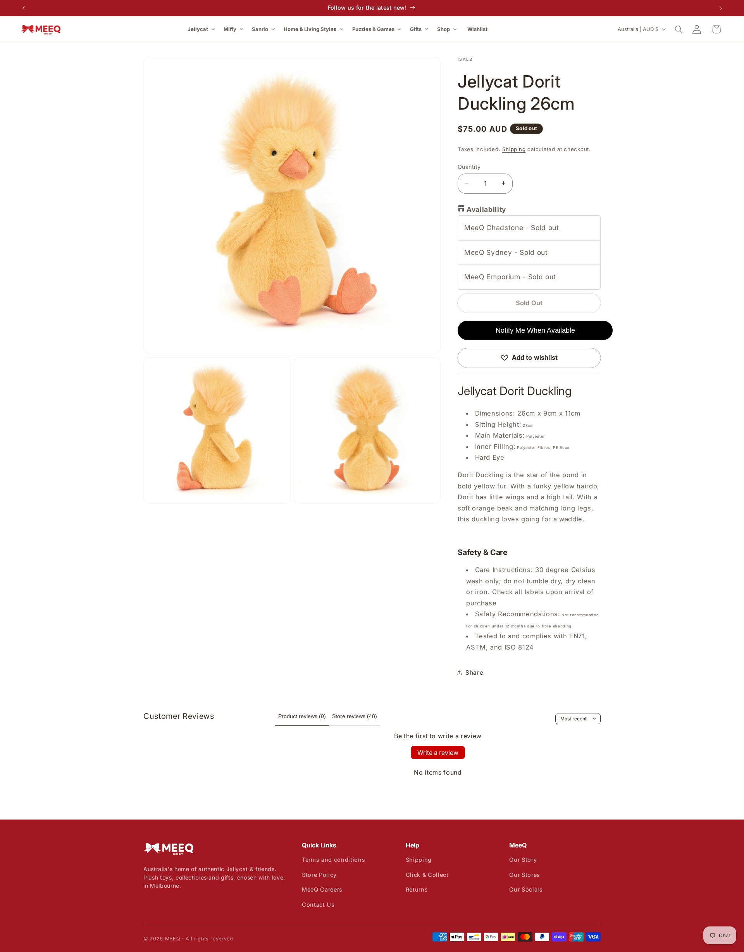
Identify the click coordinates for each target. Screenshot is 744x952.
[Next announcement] (720, 8)
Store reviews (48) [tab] (354, 716)
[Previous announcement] (23, 8)
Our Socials (525, 889)
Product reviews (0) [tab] (302, 716)
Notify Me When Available (535, 330)
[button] (201, 29)
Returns (417, 889)
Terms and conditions (333, 859)
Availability (486, 209)
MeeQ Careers (322, 889)
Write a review (437, 752)
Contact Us (318, 904)
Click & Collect (427, 874)
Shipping (513, 149)
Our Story (523, 859)
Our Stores (524, 874)
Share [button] (474, 672)
